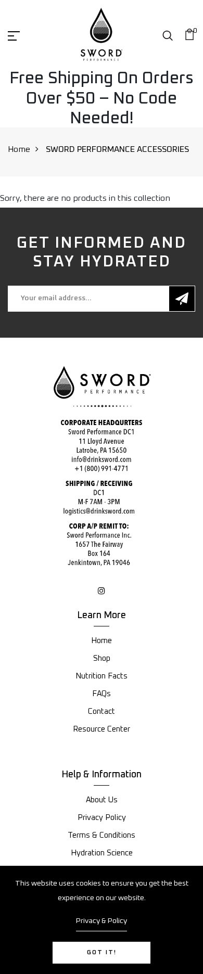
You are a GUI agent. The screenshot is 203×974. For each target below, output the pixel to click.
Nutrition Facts (101, 676)
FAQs (101, 694)
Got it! (102, 953)
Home (19, 149)
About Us (102, 800)
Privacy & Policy (101, 921)
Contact (101, 711)
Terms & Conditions (101, 835)
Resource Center (101, 729)
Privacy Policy (102, 818)
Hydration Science (102, 853)
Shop (101, 658)
